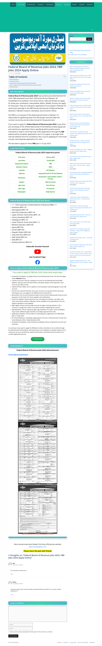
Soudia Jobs (67, 4)
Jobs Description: (14, 79)
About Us (59, 642)
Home (13, 4)
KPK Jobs (74, 4)
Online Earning (20, 4)
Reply (11, 574)
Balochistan (90, 4)
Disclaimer (92, 642)
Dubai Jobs (58, 4)
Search (71, 36)
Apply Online (38, 339)
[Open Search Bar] (92, 30)
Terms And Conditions (83, 642)
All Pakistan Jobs (31, 4)
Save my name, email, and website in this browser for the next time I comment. (31, 632)
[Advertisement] (51, 17)
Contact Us (65, 642)
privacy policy (73, 642)
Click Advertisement (18, 354)
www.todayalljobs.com (37, 547)
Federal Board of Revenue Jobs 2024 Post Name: (23, 83)
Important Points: (14, 81)
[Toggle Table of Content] (64, 76)
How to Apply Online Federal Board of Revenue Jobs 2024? (25, 85)
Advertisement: (14, 87)
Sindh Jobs (81, 4)
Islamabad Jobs (49, 4)
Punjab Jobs (40, 4)
